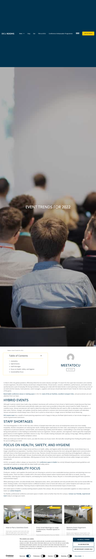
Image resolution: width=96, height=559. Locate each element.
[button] (41, 355)
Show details (78, 556)
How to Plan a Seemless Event (17, 527)
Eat (34, 33)
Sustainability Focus (17, 372)
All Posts (70, 369)
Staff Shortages (16, 366)
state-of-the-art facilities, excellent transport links (58, 394)
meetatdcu (14, 361)
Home (9, 350)
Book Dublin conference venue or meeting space (19, 394)
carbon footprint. (15, 491)
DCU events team (9, 415)
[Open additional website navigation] (77, 33)
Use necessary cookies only (83, 549)
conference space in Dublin (48, 462)
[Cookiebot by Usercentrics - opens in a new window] (9, 556)
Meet (20, 33)
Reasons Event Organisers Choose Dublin (76, 528)
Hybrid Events (15, 364)
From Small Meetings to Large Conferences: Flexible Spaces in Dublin (47, 529)
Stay (29, 33)
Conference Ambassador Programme (61, 33)
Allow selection (83, 544)
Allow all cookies (83, 539)
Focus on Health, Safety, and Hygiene (22, 369)
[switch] (43, 556)
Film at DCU (42, 33)
